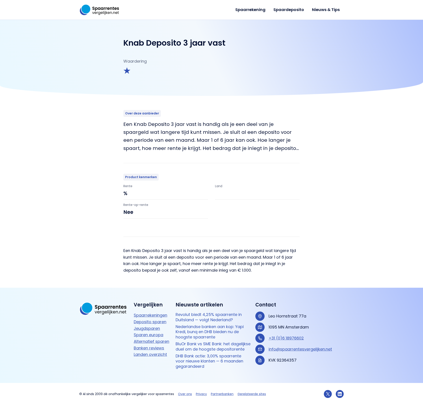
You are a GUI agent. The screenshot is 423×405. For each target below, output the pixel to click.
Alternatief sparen (151, 341)
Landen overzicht (150, 354)
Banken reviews (149, 348)
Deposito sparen (150, 322)
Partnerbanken (222, 394)
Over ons (185, 394)
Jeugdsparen (147, 328)
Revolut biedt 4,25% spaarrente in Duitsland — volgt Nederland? (209, 317)
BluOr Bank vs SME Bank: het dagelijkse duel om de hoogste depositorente (213, 346)
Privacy (201, 394)
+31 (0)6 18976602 (286, 338)
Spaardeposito (288, 9)
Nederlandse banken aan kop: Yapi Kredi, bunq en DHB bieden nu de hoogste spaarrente (210, 332)
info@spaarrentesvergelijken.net (300, 349)
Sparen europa (148, 335)
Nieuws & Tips (326, 9)
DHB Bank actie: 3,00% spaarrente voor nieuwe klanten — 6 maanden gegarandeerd (209, 361)
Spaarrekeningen (150, 315)
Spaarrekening (250, 9)
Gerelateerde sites (251, 394)
